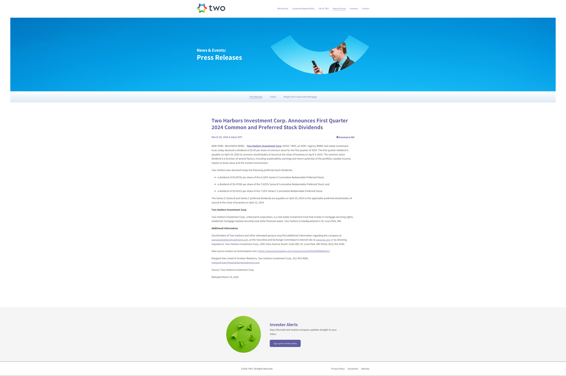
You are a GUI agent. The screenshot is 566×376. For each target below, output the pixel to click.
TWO (250, 368)
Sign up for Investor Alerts (285, 343)
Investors (354, 8)
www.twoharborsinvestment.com (230, 239)
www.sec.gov (323, 239)
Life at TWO (323, 8)
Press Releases (255, 96)
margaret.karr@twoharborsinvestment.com (236, 262)
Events (273, 96)
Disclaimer (353, 369)
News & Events (339, 8)
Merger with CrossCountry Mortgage (300, 96)
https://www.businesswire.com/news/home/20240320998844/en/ (294, 251)
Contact (365, 8)
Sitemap (365, 369)
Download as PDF (346, 137)
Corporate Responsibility (303, 8)
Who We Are (282, 8)
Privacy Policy (338, 369)
